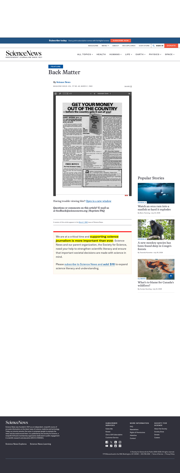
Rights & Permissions (137, 432)
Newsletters (134, 429)
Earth (140, 54)
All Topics (84, 54)
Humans (114, 54)
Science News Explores (16, 444)
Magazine (93, 45)
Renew (108, 432)
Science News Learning (40, 444)
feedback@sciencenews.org (71, 211)
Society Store (159, 432)
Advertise (133, 435)
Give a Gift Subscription (114, 435)
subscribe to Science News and (89, 264)
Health (101, 54)
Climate (142, 279)
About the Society (160, 429)
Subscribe (109, 429)
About (115, 45)
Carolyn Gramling (146, 289)
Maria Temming (145, 213)
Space (169, 54)
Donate (171, 46)
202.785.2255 (145, 454)
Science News (63, 82)
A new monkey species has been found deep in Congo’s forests (154, 246)
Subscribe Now (121, 40)
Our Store (144, 45)
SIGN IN (159, 46)
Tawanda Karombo (146, 252)
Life (127, 54)
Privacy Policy (169, 454)
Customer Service (112, 438)
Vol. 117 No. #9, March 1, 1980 (80, 86)
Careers (157, 438)
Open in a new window (98, 201)
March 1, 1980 (83, 222)
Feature (56, 66)
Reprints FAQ (97, 211)
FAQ (131, 426)
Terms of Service (157, 454)
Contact (133, 438)
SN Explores (128, 45)
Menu (104, 45)
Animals (142, 203)
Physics (154, 54)
